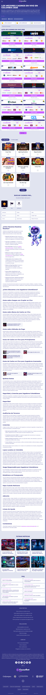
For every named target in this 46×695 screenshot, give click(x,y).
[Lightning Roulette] (23, 149)
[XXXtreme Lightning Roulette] (23, 164)
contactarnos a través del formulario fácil (29, 526)
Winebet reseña (34, 62)
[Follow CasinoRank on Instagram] (19, 665)
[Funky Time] (38, 164)
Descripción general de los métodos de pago (22, 633)
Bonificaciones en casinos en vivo (23, 631)
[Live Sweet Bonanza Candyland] (8, 164)
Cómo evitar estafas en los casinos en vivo (23, 617)
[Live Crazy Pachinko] (8, 180)
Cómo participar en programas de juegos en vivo (22, 621)
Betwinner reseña (12, 45)
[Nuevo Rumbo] (33, 679)
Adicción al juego (22, 635)
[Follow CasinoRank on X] (21, 665)
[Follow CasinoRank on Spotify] (27, 665)
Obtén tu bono (12, 43)
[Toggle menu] (2, 1)
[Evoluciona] (23, 679)
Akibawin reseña (34, 80)
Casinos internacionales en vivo (22, 637)
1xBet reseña (12, 62)
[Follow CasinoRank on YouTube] (24, 665)
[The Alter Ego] (23, 180)
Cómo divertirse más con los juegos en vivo (23, 615)
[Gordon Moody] (39, 679)
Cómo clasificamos (23, 649)
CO (22, 667)
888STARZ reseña (34, 97)
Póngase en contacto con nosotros (22, 651)
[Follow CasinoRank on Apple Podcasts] (29, 665)
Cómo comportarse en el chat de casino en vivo (23, 619)
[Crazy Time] (8, 149)
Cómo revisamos (22, 647)
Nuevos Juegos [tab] (15, 139)
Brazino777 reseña (12, 97)
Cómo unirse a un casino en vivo (23, 613)
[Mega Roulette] (38, 149)
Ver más (22, 133)
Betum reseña (12, 80)
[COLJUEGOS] (6, 679)
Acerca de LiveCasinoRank (22, 645)
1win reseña (34, 45)
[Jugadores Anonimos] (15, 679)
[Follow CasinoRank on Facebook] (16, 665)
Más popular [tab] (6, 139)
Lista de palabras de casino (22, 629)
